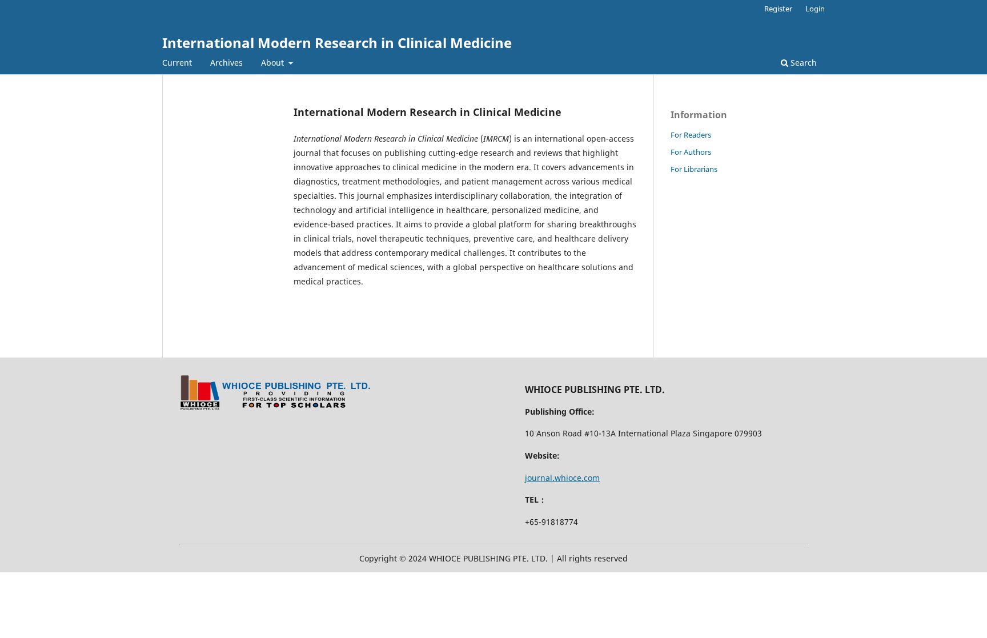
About (273, 62)
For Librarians (694, 169)
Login (815, 8)
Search (802, 62)
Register (778, 8)
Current (177, 62)
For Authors (691, 152)
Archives (226, 62)
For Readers (691, 135)
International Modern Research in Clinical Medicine (337, 42)
